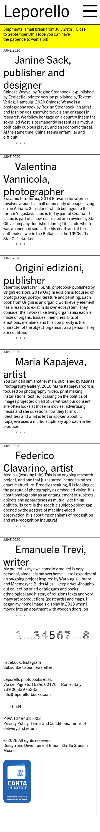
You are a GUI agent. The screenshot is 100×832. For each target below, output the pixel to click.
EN (18, 706)
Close (81, 29)
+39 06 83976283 (20, 689)
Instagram (32, 662)
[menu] (90, 11)
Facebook (12, 662)
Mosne (9, 750)
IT (12, 706)
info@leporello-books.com (27, 694)
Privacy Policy (16, 723)
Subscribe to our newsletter (27, 667)
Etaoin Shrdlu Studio (67, 745)
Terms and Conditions (50, 723)
